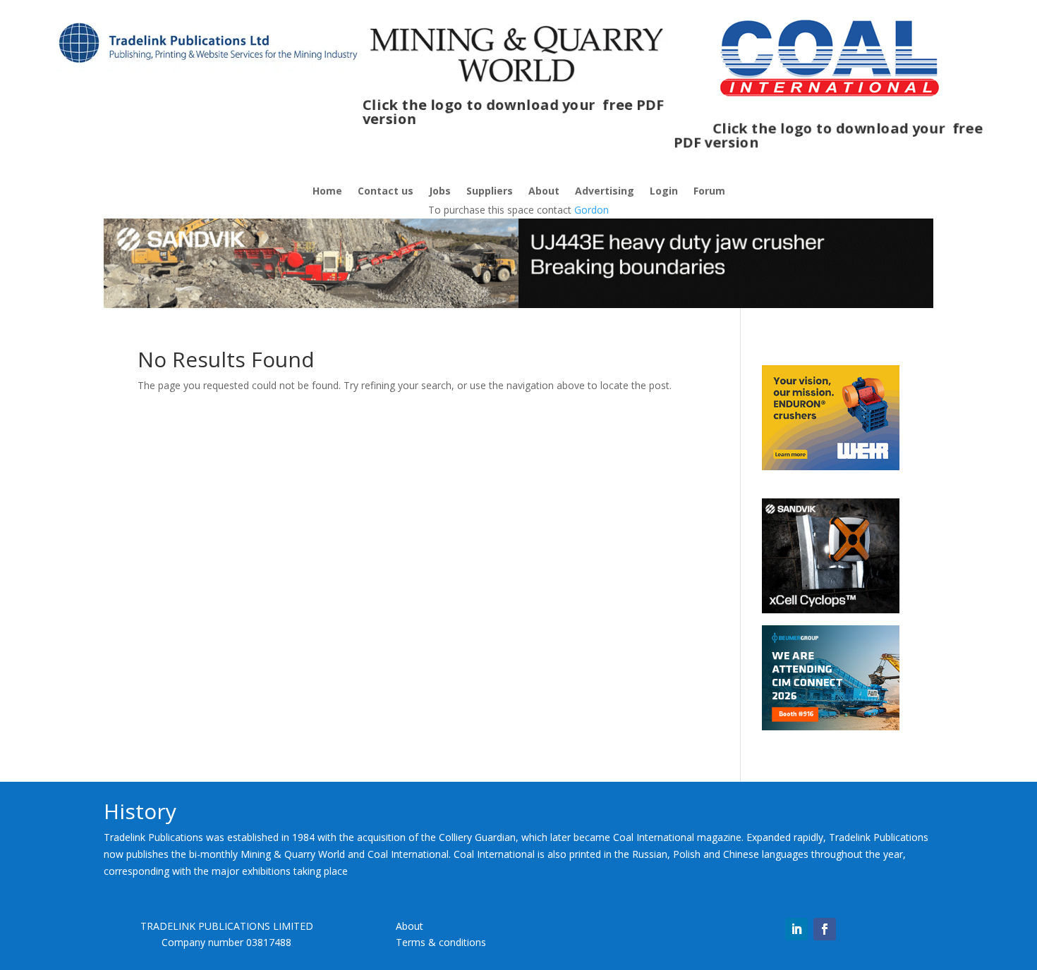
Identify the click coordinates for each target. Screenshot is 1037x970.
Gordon (591, 209)
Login (664, 191)
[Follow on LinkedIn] (796, 929)
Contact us (385, 191)
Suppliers (489, 191)
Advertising (604, 191)
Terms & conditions (441, 942)
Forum (709, 191)
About (543, 191)
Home (327, 191)
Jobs (440, 191)
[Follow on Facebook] (824, 929)
